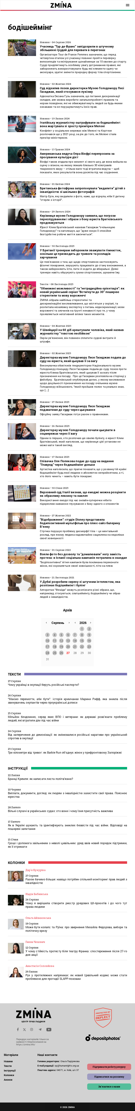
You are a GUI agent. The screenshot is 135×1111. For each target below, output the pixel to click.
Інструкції (18, 768)
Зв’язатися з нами (109, 1086)
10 (47, 640)
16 (89, 640)
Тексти (14, 674)
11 (54, 640)
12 (61, 640)
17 (47, 646)
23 (89, 646)
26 (61, 653)
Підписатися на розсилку (109, 1076)
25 (54, 653)
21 (74, 646)
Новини (8, 1061)
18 (54, 646)
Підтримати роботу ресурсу (109, 1066)
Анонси (8, 1079)
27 (68, 653)
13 (68, 640)
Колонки (16, 862)
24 (47, 653)
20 (68, 646)
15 (81, 640)
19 (61, 646)
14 (74, 640)
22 (81, 646)
